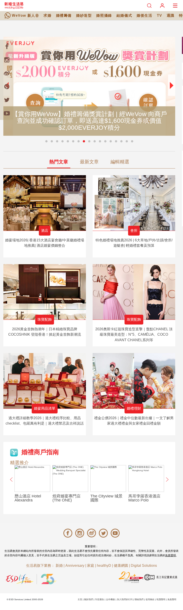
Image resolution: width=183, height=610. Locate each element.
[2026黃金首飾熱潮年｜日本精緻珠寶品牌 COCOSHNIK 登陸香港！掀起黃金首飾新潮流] (44, 292)
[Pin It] (6, 86)
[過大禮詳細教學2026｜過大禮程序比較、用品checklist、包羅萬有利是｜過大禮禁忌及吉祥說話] (44, 381)
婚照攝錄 (104, 15)
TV (159, 15)
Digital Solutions (144, 565)
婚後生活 (144, 15)
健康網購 (121, 565)
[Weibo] (6, 73)
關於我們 (88, 599)
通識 (171, 15)
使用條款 (150, 599)
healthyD (104, 565)
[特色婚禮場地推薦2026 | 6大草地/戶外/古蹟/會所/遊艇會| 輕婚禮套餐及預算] (134, 203)
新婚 (59, 565)
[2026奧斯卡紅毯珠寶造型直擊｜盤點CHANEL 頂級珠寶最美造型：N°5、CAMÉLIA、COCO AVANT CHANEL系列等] (134, 292)
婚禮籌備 (64, 15)
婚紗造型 (84, 15)
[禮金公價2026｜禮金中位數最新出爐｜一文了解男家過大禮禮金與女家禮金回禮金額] (134, 381)
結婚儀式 (124, 15)
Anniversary (74, 565)
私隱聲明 (160, 599)
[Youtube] (6, 113)
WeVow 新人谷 (25, 15)
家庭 (90, 565)
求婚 (47, 15)
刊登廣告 (99, 599)
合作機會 (110, 599)
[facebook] (6, 46)
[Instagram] (6, 59)
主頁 (80, 599)
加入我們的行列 (125, 599)
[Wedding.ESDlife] (13, 5)
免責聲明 (170, 555)
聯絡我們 (139, 599)
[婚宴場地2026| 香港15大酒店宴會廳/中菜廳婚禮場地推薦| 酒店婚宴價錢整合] (44, 203)
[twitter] (6, 100)
